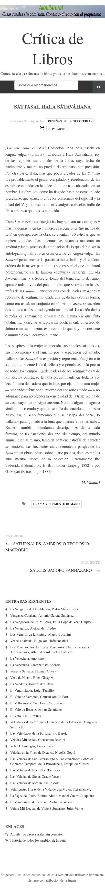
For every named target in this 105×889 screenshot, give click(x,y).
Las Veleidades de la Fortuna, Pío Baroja (38, 733)
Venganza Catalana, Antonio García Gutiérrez (42, 615)
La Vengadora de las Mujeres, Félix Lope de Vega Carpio (50, 621)
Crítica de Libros (52, 48)
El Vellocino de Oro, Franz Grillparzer (37, 703)
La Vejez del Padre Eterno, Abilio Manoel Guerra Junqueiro (52, 795)
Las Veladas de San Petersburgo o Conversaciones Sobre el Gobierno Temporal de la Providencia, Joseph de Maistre (51, 761)
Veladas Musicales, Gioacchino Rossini (37, 739)
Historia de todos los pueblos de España (38, 840)
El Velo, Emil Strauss (25, 715)
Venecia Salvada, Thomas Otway (33, 671)
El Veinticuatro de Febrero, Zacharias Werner (42, 802)
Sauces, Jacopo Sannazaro (65, 570)
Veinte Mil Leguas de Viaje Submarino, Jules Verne (46, 808)
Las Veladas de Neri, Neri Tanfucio (35, 770)
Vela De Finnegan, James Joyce (32, 746)
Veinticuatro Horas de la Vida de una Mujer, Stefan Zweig (50, 789)
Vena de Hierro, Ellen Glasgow (31, 677)
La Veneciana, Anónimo (27, 658)
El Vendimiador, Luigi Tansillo (32, 690)
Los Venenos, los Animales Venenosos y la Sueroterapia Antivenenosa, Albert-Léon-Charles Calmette (49, 649)
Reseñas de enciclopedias (70, 121)
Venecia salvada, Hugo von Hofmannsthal (39, 640)
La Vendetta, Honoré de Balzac (31, 684)
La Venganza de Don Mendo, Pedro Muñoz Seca (44, 609)
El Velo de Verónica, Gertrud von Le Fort (39, 696)
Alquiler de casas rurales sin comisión (36, 834)
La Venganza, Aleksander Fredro (33, 628)
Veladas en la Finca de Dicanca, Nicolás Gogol (42, 752)
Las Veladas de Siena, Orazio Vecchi (35, 776)
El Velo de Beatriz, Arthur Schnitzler (36, 709)
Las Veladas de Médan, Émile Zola (34, 782)
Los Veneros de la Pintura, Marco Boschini (40, 634)
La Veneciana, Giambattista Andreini (36, 664)
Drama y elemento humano (56, 504)
